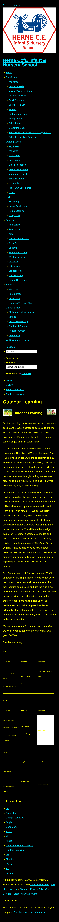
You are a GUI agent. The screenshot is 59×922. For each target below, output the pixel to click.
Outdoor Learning (15, 394)
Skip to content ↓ (11, 5)
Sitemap (24, 889)
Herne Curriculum (15, 389)
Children (10, 385)
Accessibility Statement (25, 893)
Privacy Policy (37, 889)
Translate (26, 373)
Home (9, 380)
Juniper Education (39, 884)
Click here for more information (30, 912)
